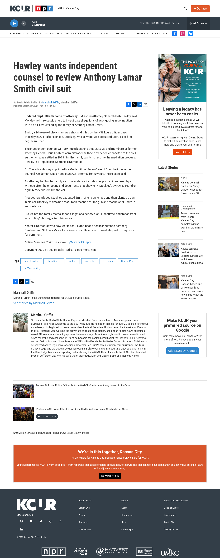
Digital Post (128, 261)
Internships (127, 529)
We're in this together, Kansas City (110, 451)
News (34, 33)
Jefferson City (32, 268)
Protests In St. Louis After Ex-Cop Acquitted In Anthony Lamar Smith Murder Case (82, 409)
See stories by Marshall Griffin (33, 303)
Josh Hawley (31, 261)
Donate (202, 8)
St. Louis (108, 261)
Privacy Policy (171, 529)
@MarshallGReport (80, 242)
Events (124, 500)
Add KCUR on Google (182, 351)
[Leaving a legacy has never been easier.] (182, 78)
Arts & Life (52, 33)
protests (90, 261)
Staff (124, 508)
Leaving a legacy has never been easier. (182, 111)
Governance (170, 515)
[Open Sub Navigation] (40, 33)
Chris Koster (54, 261)
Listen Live (84, 508)
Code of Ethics (171, 508)
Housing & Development (188, 207)
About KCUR (85, 500)
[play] (14, 23)
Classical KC (160, 33)
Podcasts (84, 522)
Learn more (182, 152)
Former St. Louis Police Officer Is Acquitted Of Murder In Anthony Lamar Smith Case (83, 385)
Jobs (123, 522)
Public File (169, 522)
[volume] (24, 23)
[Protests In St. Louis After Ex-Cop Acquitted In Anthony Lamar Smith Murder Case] (23, 414)
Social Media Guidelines (176, 500)
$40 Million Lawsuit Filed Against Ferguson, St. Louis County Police (51, 432)
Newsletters (85, 529)
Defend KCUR (110, 476)
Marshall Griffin (50, 102)
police (72, 261)
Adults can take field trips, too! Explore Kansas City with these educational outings (192, 255)
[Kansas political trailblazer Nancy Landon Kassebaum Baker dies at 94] (168, 184)
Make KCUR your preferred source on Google (182, 325)
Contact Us (127, 515)
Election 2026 (19, 33)
